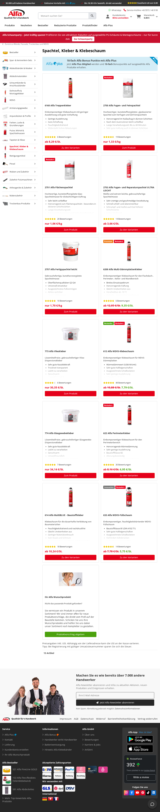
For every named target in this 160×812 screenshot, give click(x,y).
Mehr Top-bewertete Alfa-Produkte (17, 800)
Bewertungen (92, 739)
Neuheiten (26, 25)
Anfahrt (89, 749)
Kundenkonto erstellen (17, 749)
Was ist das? (145, 732)
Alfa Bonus (50, 734)
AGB (76, 718)
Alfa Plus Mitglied (81, 64)
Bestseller (43, 25)
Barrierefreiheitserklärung (121, 718)
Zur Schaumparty (83, 38)
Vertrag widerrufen (148, 718)
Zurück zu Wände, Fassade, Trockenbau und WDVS (27, 44)
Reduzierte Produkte (65, 25)
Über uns (89, 734)
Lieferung (10, 744)
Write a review (141, 777)
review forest (149, 770)
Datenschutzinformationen (127, 708)
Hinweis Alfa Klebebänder (58, 749)
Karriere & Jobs (92, 744)
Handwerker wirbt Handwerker (61, 739)
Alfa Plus (108, 25)
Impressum (66, 718)
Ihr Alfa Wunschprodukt (17, 754)
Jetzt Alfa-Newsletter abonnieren (117, 702)
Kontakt (9, 739)
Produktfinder (90, 25)
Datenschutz (87, 718)
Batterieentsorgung (55, 744)
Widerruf (100, 718)
